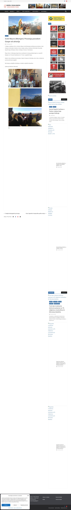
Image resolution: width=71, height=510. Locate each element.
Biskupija (12, 11)
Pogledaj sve (64, 99)
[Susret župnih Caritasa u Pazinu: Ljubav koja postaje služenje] (57, 103)
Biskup (18, 11)
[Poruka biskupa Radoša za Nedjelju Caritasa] (51, 248)
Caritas (51, 106)
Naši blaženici (35, 11)
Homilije (60, 301)
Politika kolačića (10, 507)
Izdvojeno (51, 303)
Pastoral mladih (59, 499)
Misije (44, 499)
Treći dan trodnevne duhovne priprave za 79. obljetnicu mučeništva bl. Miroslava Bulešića (57, 309)
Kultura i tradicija (46, 497)
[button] (28, 495)
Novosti (6, 11)
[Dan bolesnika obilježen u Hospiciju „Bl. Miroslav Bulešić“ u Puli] (51, 165)
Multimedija (43, 11)
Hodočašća (55, 301)
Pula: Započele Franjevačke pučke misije (35, 213)
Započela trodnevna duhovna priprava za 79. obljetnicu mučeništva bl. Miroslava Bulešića (61, 446)
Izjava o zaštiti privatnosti (18, 507)
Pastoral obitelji (59, 497)
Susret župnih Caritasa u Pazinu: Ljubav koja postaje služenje (57, 111)
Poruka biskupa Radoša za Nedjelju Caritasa (61, 248)
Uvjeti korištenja (57, 507)
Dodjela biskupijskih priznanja (12, 213)
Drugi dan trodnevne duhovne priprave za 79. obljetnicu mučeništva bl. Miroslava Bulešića (61, 363)
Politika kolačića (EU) (64, 507)
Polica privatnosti (51, 507)
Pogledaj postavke (24, 505)
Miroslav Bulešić (56, 303)
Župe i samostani (25, 11)
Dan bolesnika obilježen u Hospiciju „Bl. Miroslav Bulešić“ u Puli (61, 164)
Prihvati (5, 505)
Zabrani (15, 505)
